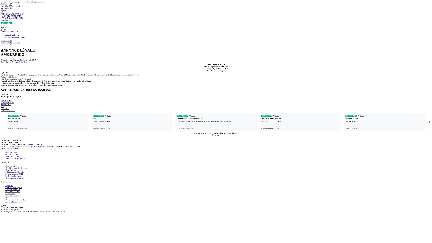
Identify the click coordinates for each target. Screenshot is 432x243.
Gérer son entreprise (12, 154)
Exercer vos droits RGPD (14, 174)
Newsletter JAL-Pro (12, 192)
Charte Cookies (10, 170)
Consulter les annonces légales (18, 146)
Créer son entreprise (12, 152)
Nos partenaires (10, 198)
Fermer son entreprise (13, 156)
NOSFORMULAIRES (7, 13)
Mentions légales (11, 166)
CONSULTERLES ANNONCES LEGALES (12, 17)
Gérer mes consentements (14, 178)
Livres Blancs (10, 194)
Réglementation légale (13, 176)
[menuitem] (218, 35)
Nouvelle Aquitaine (38, 146)
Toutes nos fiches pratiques (15, 158)
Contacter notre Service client (15, 200)
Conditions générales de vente (16, 168)
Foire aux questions (12, 196)
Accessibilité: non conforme (15, 202)
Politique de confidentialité (14, 172)
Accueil (3, 146)
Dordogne (49, 146)
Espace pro (9, 186)
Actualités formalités (12, 190)
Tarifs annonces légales (13, 188)
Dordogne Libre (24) (19, 62)
